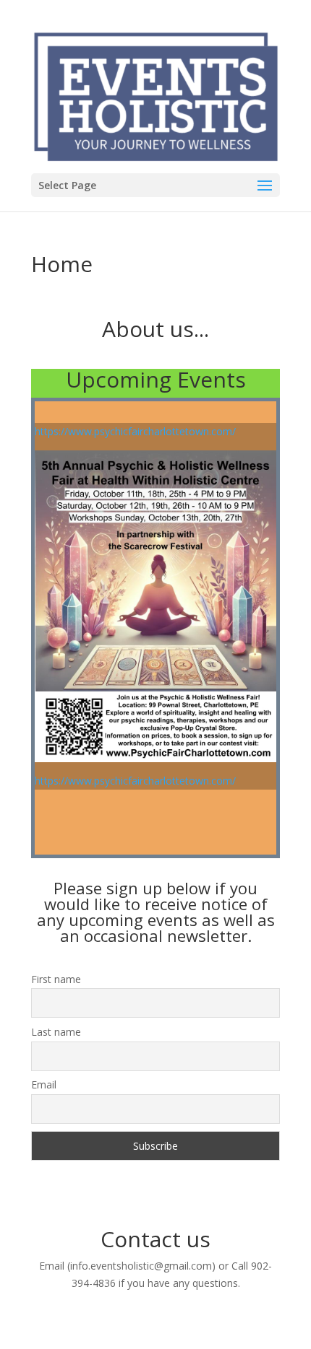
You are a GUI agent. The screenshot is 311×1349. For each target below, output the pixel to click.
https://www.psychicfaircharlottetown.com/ (135, 431)
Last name (56, 1032)
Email (43, 1084)
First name (56, 979)
